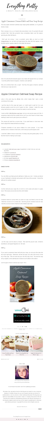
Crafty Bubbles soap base (15, 113)
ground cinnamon (15, 154)
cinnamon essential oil (14, 160)
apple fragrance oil (14, 158)
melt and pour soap (14, 149)
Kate (29, 416)
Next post (39, 359)
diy (35, 328)
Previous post (5, 359)
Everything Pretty (17, 416)
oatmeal (21, 329)
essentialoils (39, 328)
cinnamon (15, 328)
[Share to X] (22, 326)
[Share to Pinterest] (24, 326)
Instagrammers (5, 41)
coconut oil (13, 152)
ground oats (14, 156)
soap (24, 329)
